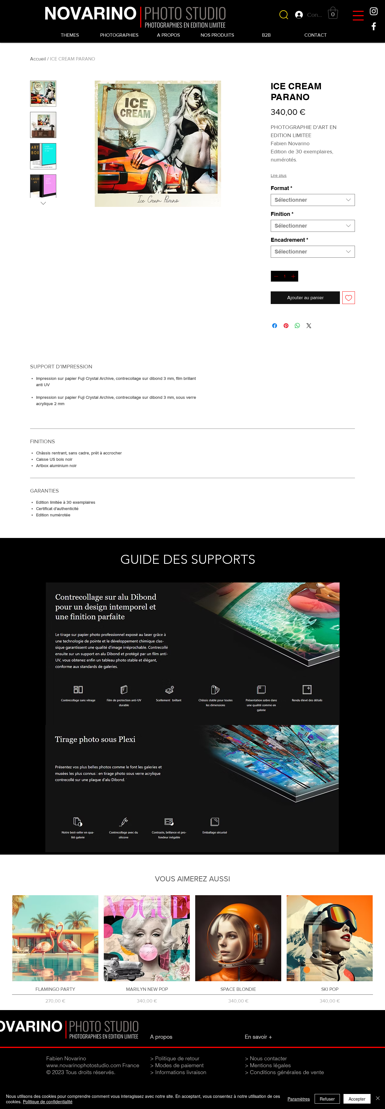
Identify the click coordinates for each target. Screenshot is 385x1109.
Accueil (38, 58)
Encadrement (289, 240)
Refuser (327, 1099)
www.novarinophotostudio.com (83, 1065)
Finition (282, 214)
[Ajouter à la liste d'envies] (348, 297)
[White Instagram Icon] (373, 11)
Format (281, 188)
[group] (192, 950)
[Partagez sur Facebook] (274, 325)
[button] (358, 15)
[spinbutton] (284, 276)
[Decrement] (275, 276)
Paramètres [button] (299, 1099)
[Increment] (293, 276)
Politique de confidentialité (47, 1101)
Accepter (357, 1099)
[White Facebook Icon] (373, 26)
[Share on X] (309, 325)
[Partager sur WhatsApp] (297, 325)
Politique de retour (177, 1058)
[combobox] (313, 200)
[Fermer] (377, 1098)
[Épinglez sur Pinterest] (286, 325)
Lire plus (279, 175)
